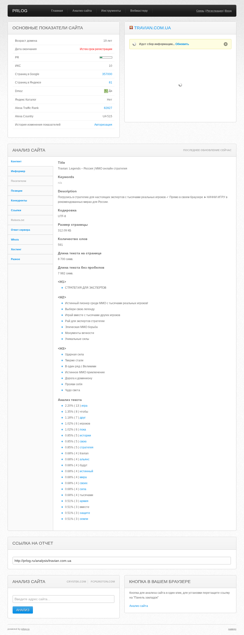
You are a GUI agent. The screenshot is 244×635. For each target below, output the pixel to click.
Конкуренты (19, 200)
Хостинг (16, 249)
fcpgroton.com (103, 581)
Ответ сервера (20, 229)
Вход (228, 10)
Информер (18, 171)
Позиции (16, 190)
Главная (57, 10)
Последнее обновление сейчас (207, 150)
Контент (16, 161)
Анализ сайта (82, 10)
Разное (15, 259)
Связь (200, 10)
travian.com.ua (152, 28)
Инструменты (111, 10)
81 (110, 82)
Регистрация (214, 10)
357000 (107, 74)
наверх (232, 629)
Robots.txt (17, 220)
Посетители (18, 180)
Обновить (182, 44)
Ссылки (16, 210)
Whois (15, 239)
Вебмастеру (139, 10)
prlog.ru (25, 629)
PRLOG (19, 10)
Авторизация (103, 124)
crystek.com (76, 581)
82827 (108, 108)
